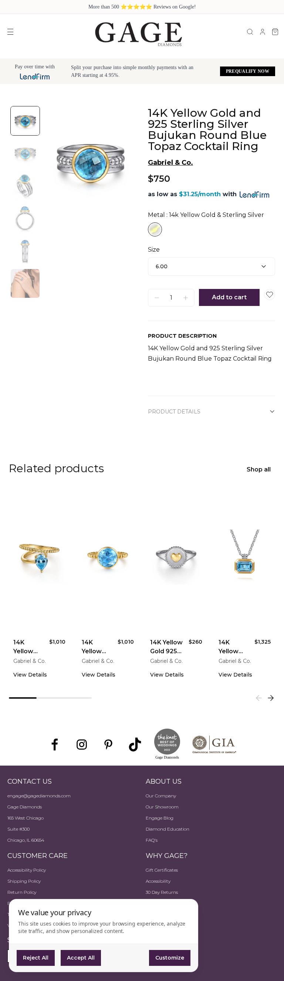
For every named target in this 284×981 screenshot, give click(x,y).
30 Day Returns (162, 892)
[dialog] (103, 935)
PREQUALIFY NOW (247, 71)
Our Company (161, 795)
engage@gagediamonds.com (39, 795)
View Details (30, 674)
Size (154, 249)
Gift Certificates (162, 870)
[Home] (138, 34)
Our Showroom (162, 807)
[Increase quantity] (185, 297)
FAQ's (152, 840)
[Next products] (270, 698)
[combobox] (211, 266)
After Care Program (167, 903)
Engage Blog (159, 818)
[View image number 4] (25, 218)
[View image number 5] (25, 251)
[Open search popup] (250, 32)
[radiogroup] (211, 229)
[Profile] (262, 32)
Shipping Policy (24, 881)
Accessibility (158, 881)
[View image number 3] (25, 186)
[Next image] (122, 161)
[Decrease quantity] (156, 297)
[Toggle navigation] (10, 32)
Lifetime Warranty (165, 914)
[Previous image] (57, 161)
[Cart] (275, 32)
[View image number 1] (25, 121)
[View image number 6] (25, 283)
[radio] (155, 229)
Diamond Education (167, 829)
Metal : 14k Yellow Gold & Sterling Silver (206, 214)
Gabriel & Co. (170, 163)
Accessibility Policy (26, 870)
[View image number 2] (25, 153)
